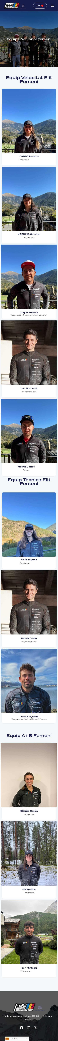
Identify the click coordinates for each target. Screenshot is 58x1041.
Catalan (13, 1038)
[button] (52, 5)
